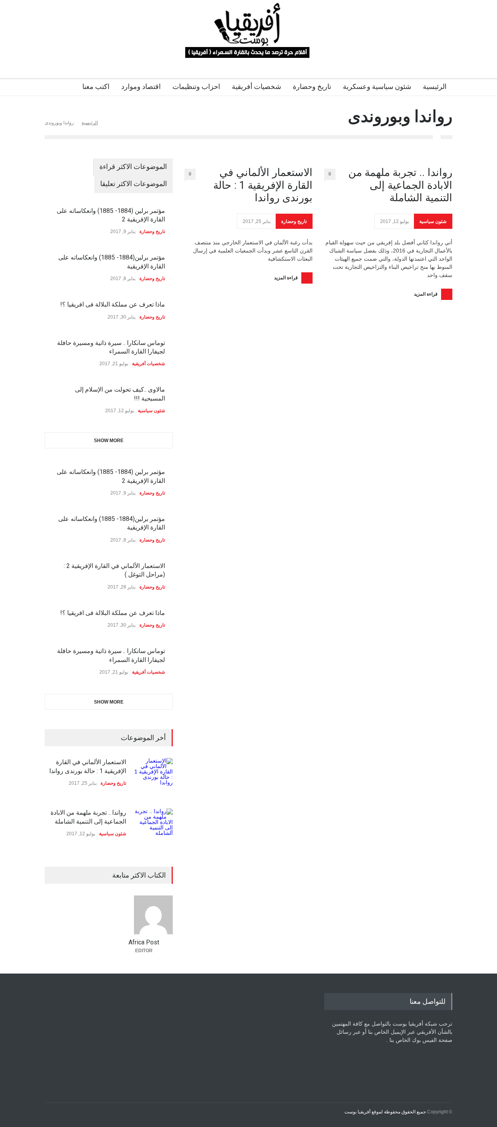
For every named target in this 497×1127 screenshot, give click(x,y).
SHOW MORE (108, 440)
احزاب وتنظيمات (196, 86)
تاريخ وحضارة (312, 86)
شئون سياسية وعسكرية (377, 86)
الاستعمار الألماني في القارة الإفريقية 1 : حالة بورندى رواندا (263, 185)
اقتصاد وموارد (141, 86)
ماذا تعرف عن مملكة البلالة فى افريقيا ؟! (112, 304)
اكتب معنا (95, 86)
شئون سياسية (433, 221)
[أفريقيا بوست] (248, 48)
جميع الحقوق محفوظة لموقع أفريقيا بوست (385, 1112)
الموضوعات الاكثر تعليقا (133, 183)
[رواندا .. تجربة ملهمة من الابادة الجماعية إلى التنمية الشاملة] (153, 827)
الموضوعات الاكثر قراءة (133, 166)
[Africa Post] (144, 914)
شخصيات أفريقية (256, 86)
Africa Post (144, 942)
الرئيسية (435, 86)
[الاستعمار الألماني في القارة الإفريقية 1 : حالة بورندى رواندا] (153, 777)
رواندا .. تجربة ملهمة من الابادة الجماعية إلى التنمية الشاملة (400, 185)
